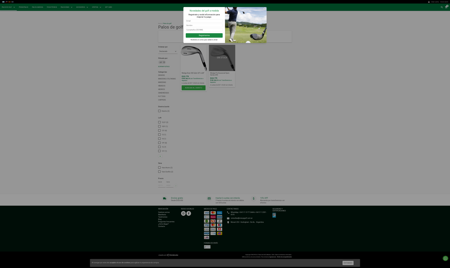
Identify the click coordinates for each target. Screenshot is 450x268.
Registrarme (204, 35)
